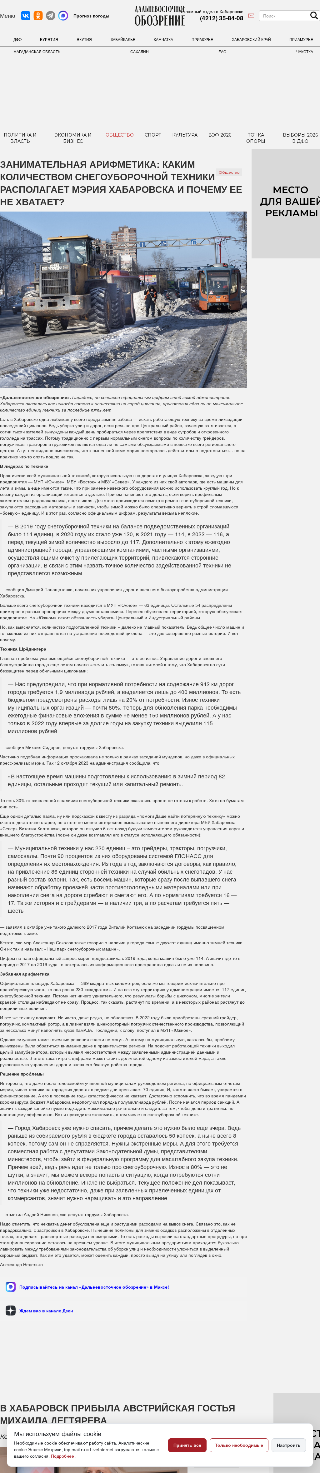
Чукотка (304, 51)
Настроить (289, 1445)
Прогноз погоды (91, 15)
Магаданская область (36, 51)
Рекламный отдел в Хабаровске (210, 11)
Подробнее (63, 1456)
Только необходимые (239, 1445)
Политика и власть (20, 138)
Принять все (187, 1445)
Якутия (84, 39)
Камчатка (163, 39)
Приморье (202, 39)
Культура (185, 135)
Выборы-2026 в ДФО (300, 138)
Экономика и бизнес (73, 138)
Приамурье (301, 39)
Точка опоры (255, 138)
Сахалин (139, 51)
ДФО (17, 39)
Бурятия (49, 39)
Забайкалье (123, 39)
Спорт (153, 135)
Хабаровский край (251, 39)
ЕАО (222, 51)
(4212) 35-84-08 (221, 18)
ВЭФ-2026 (219, 135)
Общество (120, 135)
